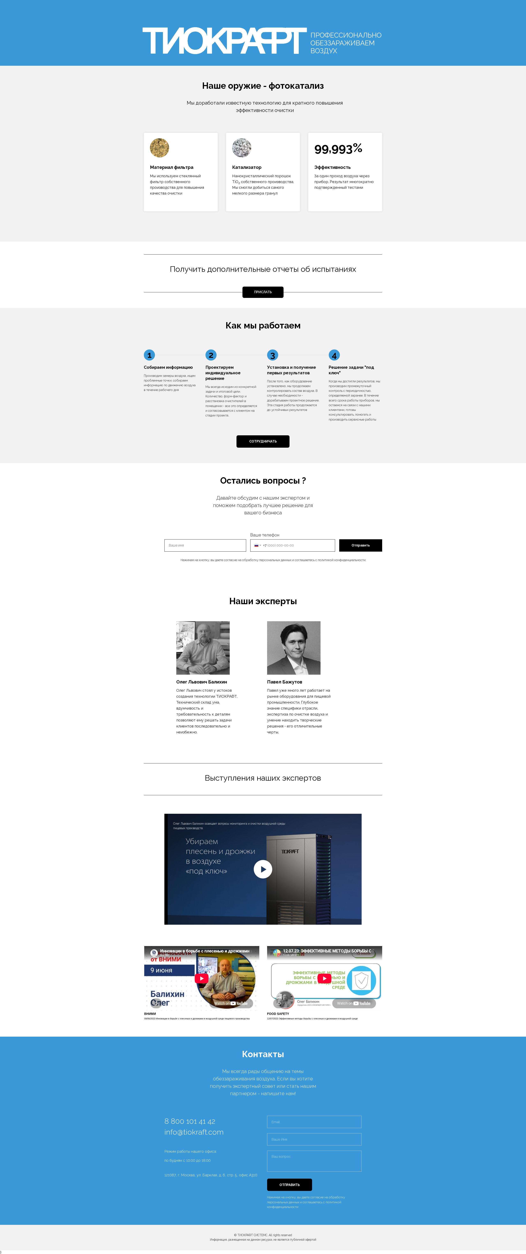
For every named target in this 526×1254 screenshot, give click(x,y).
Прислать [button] (263, 292)
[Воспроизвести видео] (263, 869)
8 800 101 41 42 (189, 1121)
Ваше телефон (264, 534)
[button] (263, 441)
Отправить (361, 545)
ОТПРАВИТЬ (289, 1185)
